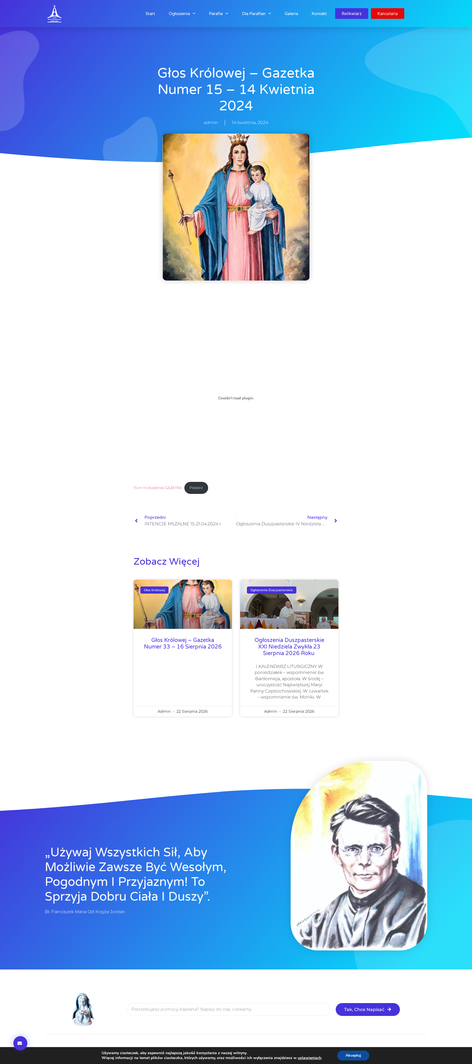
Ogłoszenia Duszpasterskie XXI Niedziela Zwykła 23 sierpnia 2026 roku (289, 647)
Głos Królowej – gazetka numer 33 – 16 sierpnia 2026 (183, 643)
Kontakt (319, 13)
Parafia (216, 13)
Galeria (291, 13)
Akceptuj (353, 1055)
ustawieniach (309, 1058)
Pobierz (196, 488)
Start (150, 13)
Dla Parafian (254, 13)
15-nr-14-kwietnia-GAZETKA (158, 488)
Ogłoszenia (179, 13)
